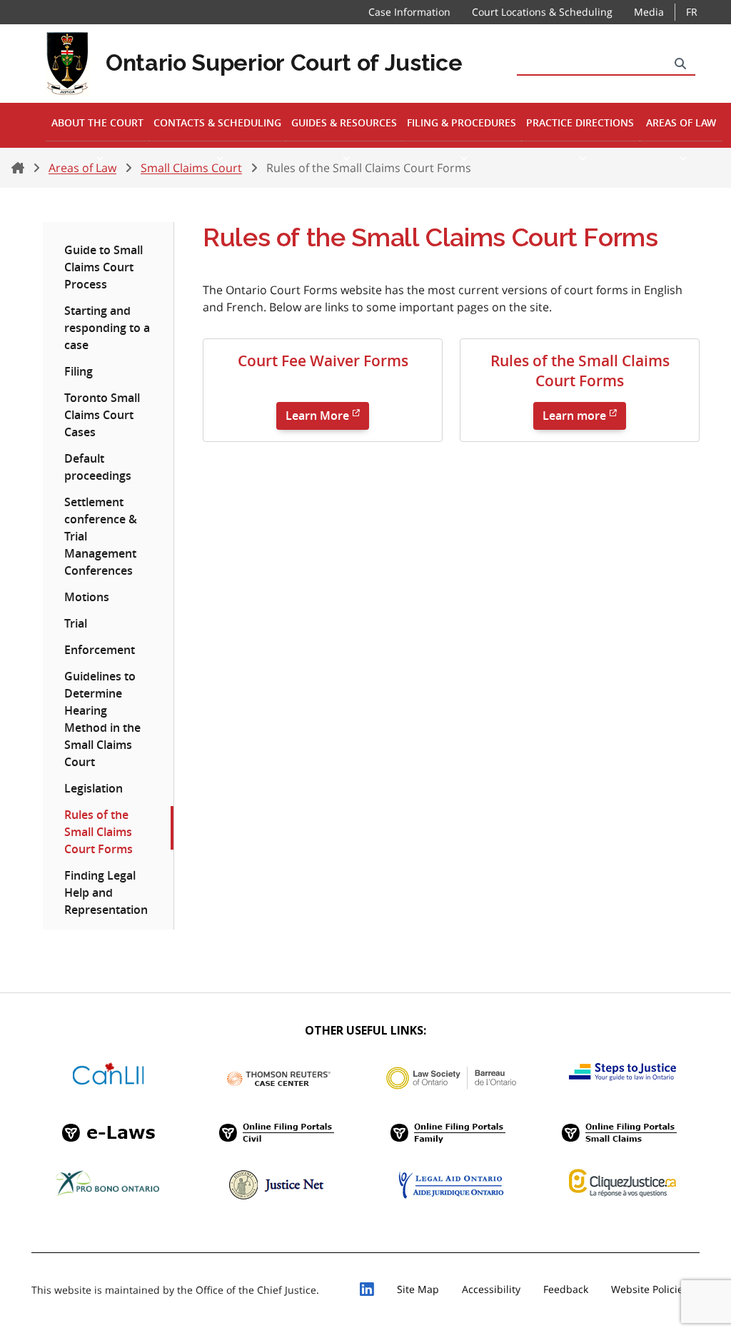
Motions (86, 597)
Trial (75, 623)
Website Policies (649, 1289)
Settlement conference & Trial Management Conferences (100, 536)
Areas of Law (681, 122)
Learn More (317, 416)
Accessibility (491, 1289)
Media (649, 12)
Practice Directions (580, 122)
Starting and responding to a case (107, 328)
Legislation (93, 788)
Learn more (574, 416)
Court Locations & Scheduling (542, 12)
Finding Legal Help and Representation (106, 892)
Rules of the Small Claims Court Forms (98, 832)
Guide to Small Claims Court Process (103, 267)
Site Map (418, 1289)
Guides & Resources (344, 122)
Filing (78, 371)
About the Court (97, 122)
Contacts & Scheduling (217, 122)
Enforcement (99, 650)
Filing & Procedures (461, 122)
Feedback (565, 1289)
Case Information (409, 12)
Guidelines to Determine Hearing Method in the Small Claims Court (102, 719)
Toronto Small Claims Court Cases (102, 415)
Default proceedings (97, 467)
